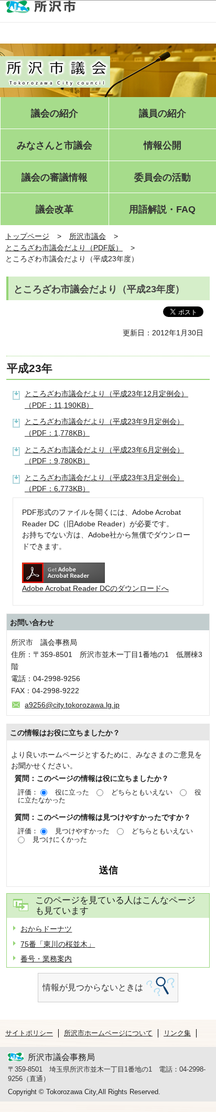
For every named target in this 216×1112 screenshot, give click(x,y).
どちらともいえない (141, 792)
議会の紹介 (54, 114)
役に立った (72, 792)
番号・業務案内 (46, 959)
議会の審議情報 (54, 178)
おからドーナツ (46, 929)
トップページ (27, 236)
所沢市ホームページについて (108, 1033)
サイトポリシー (29, 1033)
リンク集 (177, 1033)
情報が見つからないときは (92, 987)
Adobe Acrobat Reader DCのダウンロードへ (95, 588)
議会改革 (54, 210)
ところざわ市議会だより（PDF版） (64, 247)
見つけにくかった (60, 839)
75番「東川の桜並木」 (57, 944)
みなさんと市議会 (54, 146)
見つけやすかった (82, 831)
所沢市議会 (87, 236)
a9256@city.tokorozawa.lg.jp (72, 705)
